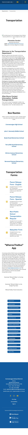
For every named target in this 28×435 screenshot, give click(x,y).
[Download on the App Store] (14, 421)
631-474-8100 (16, 386)
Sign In (14, 404)
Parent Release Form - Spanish (16, 198)
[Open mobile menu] (25, 2)
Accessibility (14, 401)
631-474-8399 (15, 387)
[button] (8, 2)
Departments (5, 11)
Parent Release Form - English (15, 183)
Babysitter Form (16, 229)
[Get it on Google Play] (14, 417)
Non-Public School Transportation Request (15, 215)
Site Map (14, 399)
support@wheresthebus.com (14, 268)
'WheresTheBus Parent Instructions (13, 290)
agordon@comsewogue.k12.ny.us (15, 43)
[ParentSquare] (14, 414)
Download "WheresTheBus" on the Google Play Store (13, 284)
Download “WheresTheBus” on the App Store (13, 277)
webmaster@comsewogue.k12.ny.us (16, 389)
